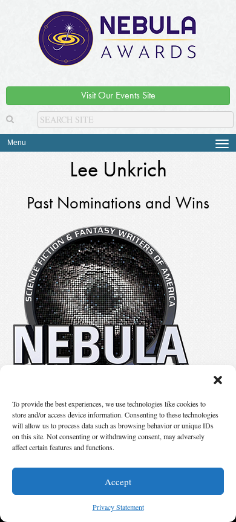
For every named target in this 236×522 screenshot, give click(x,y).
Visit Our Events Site (118, 95)
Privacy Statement (118, 507)
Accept (118, 481)
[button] (218, 380)
